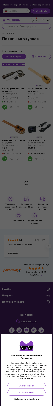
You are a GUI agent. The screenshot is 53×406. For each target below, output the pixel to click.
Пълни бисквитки (26, 392)
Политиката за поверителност (32, 377)
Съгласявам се (26, 385)
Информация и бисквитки (26, 399)
